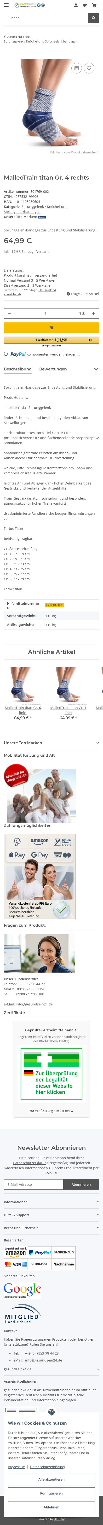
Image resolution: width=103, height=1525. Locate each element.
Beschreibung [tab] (18, 369)
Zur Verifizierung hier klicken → (51, 1111)
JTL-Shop (59, 1519)
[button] (76, 5)
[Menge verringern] (9, 313)
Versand (43, 251)
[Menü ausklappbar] (6, 3)
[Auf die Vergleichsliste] (76, 68)
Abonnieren (81, 1184)
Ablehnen (51, 1507)
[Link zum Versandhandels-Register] (51, 1075)
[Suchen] (93, 18)
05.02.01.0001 (54, 605)
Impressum (16, 1467)
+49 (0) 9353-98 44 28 (42, 1353)
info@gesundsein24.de (34, 1004)
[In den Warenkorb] (7, 56)
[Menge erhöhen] (93, 313)
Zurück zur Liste (18, 37)
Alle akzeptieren (51, 1479)
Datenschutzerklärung (47, 1467)
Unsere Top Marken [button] (23, 743)
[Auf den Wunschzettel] (89, 68)
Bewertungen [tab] (53, 369)
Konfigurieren (51, 1493)
